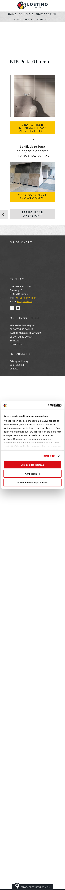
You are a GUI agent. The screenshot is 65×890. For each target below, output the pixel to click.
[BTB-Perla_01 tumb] (34, 115)
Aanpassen (31, 473)
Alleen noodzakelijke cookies (32, 482)
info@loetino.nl (24, 301)
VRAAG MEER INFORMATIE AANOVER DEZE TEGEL (32, 128)
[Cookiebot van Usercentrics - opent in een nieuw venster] (48, 405)
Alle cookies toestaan (32, 465)
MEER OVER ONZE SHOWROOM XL (32, 197)
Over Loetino (24, 19)
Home (12, 14)
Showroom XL (46, 14)
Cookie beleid (17, 364)
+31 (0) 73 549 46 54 (25, 297)
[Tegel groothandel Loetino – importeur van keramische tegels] (32, 6)
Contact (44, 19)
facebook (12, 308)
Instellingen (49, 455)
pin (18, 308)
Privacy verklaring (19, 361)
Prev (11, 177)
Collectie (26, 14)
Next (53, 177)
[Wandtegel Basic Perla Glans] (4, 214)
